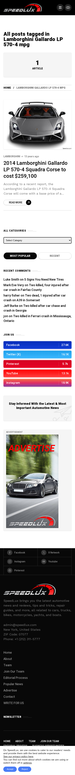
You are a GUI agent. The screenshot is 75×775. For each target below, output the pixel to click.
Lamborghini (11, 156)
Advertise (10, 690)
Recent (55, 256)
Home (7, 88)
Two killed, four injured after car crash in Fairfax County (36, 287)
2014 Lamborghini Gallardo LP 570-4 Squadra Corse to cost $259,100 (35, 169)
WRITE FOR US (13, 703)
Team (7, 665)
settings (27, 762)
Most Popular (20, 256)
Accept (10, 769)
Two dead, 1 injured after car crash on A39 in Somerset (34, 298)
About (7, 659)
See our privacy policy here (18, 756)
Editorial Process (15, 678)
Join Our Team (13, 671)
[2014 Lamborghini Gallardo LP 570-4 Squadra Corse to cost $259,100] (37, 124)
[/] (60, 7)
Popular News (13, 684)
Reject (25, 769)
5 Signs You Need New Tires (44, 279)
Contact (9, 696)
